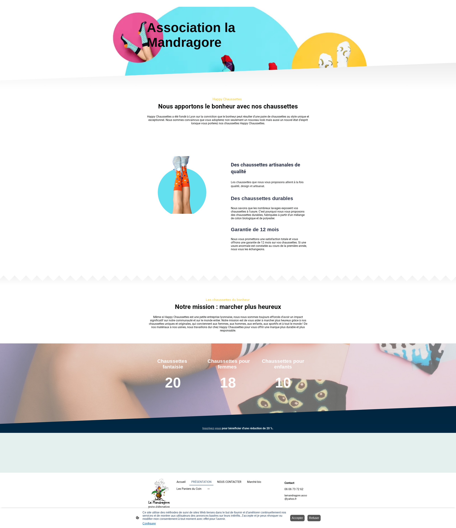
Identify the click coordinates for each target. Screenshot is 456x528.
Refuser (314, 517)
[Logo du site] (159, 493)
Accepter (297, 517)
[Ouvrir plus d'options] (208, 488)
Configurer (149, 523)
